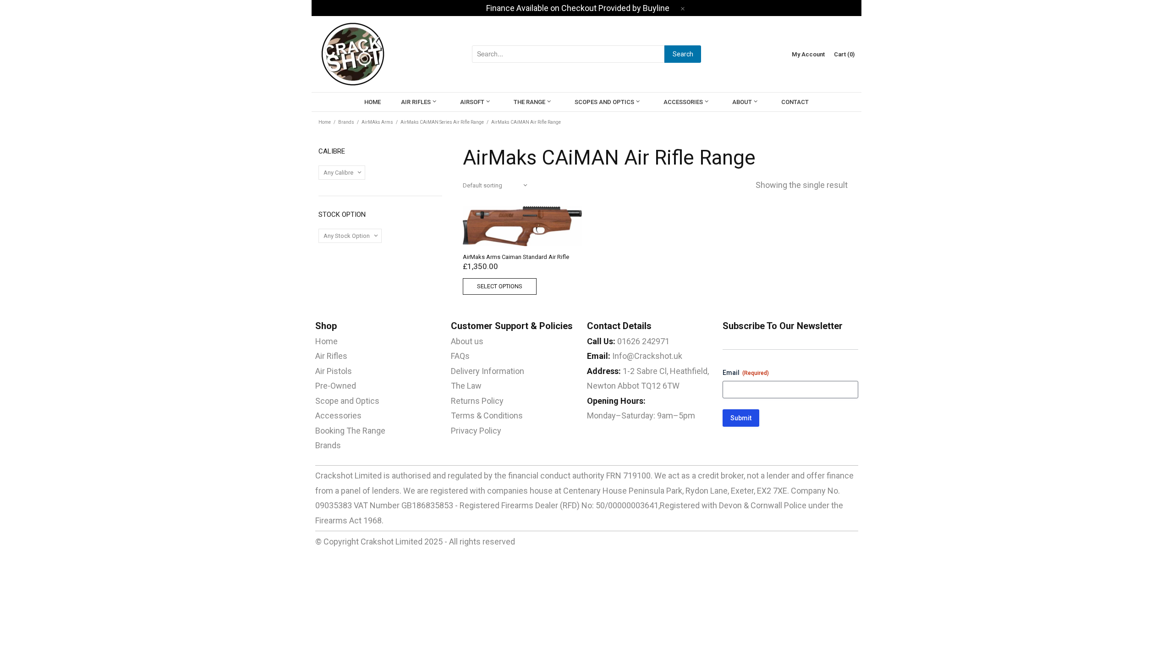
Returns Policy (477, 401)
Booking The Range (350, 430)
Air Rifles (331, 356)
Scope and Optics (347, 401)
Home (324, 122)
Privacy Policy (476, 430)
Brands (346, 122)
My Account (808, 54)
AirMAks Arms (377, 122)
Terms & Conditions (487, 415)
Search (683, 54)
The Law (466, 385)
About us (467, 341)
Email (746, 372)
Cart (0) (844, 54)
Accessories (338, 415)
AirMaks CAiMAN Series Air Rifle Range (442, 122)
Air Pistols (333, 371)
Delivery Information (487, 371)
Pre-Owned (335, 385)
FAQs (460, 356)
